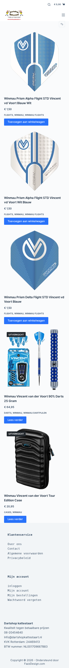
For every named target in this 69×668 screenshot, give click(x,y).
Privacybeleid (19, 558)
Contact (14, 548)
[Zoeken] (49, 4)
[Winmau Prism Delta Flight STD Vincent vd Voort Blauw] (34, 260)
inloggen (15, 586)
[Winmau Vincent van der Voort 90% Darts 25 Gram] (34, 359)
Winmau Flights (34, 115)
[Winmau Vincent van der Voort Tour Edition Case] (34, 459)
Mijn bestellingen (23, 595)
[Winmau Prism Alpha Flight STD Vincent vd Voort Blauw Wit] (34, 62)
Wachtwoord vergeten (24, 600)
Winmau (19, 115)
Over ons (15, 544)
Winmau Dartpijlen (35, 413)
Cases (7, 512)
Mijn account (18, 590)
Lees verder (15, 420)
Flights (8, 115)
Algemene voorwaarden (25, 553)
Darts (8, 413)
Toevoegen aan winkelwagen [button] (26, 121)
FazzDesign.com (34, 663)
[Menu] (63, 15)
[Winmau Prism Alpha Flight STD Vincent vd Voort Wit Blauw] (34, 161)
